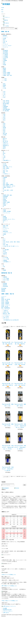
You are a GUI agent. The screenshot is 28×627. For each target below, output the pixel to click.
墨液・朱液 (5, 171)
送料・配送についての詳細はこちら (9, 585)
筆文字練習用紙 (6, 109)
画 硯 (4, 86)
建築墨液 (5, 35)
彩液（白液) (5, 225)
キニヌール (5, 47)
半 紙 (4, 157)
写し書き (3, 248)
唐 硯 (4, 83)
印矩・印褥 (5, 244)
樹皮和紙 (3, 282)
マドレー (5, 229)
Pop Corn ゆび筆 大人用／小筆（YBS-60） (8, 363)
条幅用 (4, 71)
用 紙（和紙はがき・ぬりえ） (9, 185)
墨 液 (4, 153)
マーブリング (6, 228)
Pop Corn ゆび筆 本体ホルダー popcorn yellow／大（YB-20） (20, 426)
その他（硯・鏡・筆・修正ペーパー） (11, 246)
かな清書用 (5, 56)
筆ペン (4, 95)
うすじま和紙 (6, 278)
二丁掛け (5, 80)
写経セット (5, 203)
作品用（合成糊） (7, 72)
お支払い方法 (6, 312)
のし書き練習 (6, 249)
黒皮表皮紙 (5, 286)
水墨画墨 (5, 177)
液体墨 (2, 66)
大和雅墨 (5, 60)
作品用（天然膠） (7, 73)
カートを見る (6, 316)
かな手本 (5, 252)
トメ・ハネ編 (6, 258)
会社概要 (5, 608)
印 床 (4, 240)
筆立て (4, 148)
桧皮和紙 (5, 284)
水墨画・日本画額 (7, 211)
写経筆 (4, 199)
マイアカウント (6, 315)
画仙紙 (4, 105)
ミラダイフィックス (7, 232)
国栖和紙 (3, 275)
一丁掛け (5, 78)
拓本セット (5, 220)
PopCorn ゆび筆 (4, 162)
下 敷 (4, 115)
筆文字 (4, 251)
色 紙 (4, 123)
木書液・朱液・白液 (7, 75)
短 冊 (4, 124)
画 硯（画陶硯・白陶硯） (8, 184)
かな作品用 (5, 57)
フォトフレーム (6, 212)
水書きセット (4, 256)
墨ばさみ (5, 138)
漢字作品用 (5, 53)
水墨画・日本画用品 (5, 176)
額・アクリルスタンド (6, 208)
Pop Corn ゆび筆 (12, 320)
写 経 (2, 193)
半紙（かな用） (6, 102)
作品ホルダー (6, 144)
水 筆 (4, 97)
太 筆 (4, 91)
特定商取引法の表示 (7, 609)
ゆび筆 (4, 163)
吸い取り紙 (5, 141)
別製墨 (2, 268)
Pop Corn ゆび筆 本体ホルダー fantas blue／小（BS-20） (8, 469)
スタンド (5, 169)
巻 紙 (4, 130)
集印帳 (4, 127)
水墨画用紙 (5, 106)
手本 (4, 266)
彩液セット (5, 227)
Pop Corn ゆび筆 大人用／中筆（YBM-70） (20, 343)
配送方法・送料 (6, 313)
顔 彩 (4, 181)
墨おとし (5, 139)
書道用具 (3, 112)
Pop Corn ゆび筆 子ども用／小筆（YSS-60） (20, 384)
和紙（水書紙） (6, 168)
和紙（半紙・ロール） (8, 166)
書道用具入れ (6, 145)
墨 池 (4, 120)
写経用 (4, 59)
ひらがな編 (5, 257)
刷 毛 (4, 39)
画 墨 (4, 61)
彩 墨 (4, 178)
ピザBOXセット (6, 173)
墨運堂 (7, 320)
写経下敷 (5, 198)
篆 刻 (2, 237)
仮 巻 (4, 129)
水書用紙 (5, 260)
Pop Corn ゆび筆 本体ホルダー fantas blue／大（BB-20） (20, 447)
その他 (4, 88)
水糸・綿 (5, 41)
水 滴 (4, 118)
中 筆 (4, 93)
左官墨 (4, 38)
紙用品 (2, 122)
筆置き (4, 146)
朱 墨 (4, 63)
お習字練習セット (7, 261)
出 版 (2, 263)
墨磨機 (2, 77)
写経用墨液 (5, 196)
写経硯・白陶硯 (6, 202)
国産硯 (4, 85)
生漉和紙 (5, 277)
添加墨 (4, 64)
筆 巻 (4, 117)
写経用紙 (5, 107)
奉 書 (4, 132)
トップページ (6, 309)
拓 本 (2, 214)
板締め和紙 (5, 231)
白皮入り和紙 (6, 279)
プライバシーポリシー (8, 611)
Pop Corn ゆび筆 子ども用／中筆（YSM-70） (8, 384)
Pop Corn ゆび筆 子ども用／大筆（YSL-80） (20, 363)
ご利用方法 (5, 310)
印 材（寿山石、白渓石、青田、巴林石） (11, 241)
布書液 (4, 234)
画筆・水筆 (5, 183)
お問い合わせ (6, 317)
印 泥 (4, 243)
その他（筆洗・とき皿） (8, 190)
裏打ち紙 (5, 133)
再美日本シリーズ (5, 150)
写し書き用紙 (6, 110)
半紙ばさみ (5, 142)
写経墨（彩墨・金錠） (8, 195)
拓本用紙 (5, 217)
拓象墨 (4, 216)
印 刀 (4, 239)
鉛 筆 (4, 42)
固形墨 (2, 49)
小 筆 (4, 94)
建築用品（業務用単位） (6, 34)
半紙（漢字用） (6, 100)
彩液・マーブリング (5, 224)
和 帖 (4, 126)
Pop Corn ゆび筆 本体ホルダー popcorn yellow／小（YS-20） (8, 447)
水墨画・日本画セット (8, 187)
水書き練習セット (7, 160)
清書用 (4, 69)
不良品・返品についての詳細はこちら (10, 600)
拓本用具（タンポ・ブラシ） (9, 219)
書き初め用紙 (6, 103)
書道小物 (3, 137)
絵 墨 (4, 180)
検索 (16, 28)
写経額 (4, 205)
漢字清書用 (5, 51)
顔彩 (4, 172)
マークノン (5, 37)
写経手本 (5, 253)
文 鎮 (4, 114)
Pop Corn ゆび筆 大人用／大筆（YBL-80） (8, 343)
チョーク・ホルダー (8, 45)
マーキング (5, 44)
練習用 (4, 68)
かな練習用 (5, 54)
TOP (4, 320)
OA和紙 (4, 134)
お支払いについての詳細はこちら (9, 574)
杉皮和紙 (5, 283)
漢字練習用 (5, 50)
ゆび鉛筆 (5, 165)
